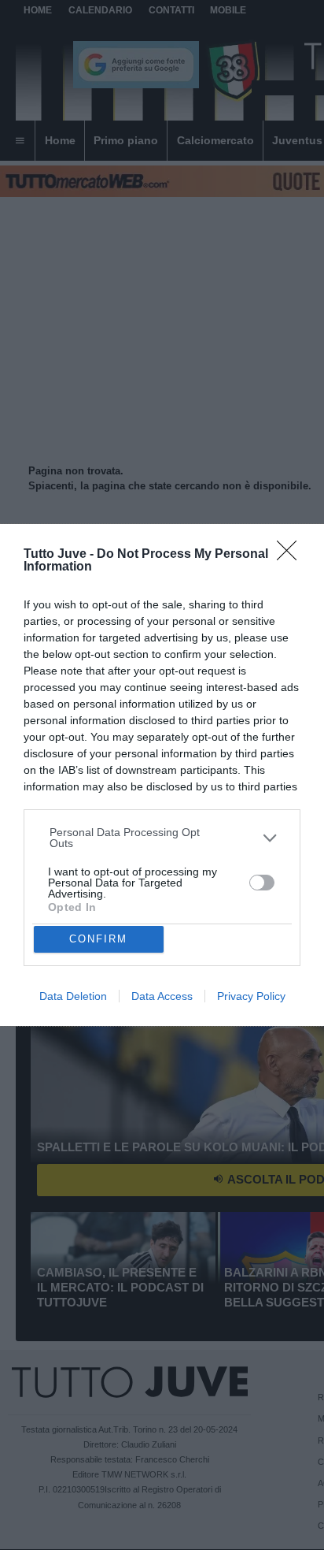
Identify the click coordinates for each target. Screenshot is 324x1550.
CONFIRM (98, 939)
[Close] (292, 556)
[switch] (261, 882)
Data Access (162, 996)
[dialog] (162, 775)
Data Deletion (73, 996)
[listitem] (162, 838)
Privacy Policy (251, 996)
